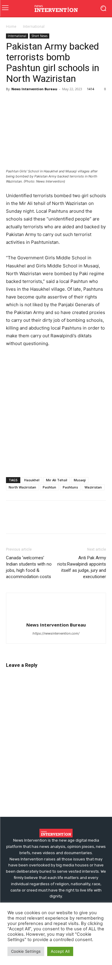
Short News (39, 36)
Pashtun (49, 487)
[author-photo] (56, 615)
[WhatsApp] (53, 102)
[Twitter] (26, 102)
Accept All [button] (60, 951)
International (34, 26)
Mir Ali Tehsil (56, 480)
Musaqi (80, 480)
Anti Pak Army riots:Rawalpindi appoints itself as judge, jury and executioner (81, 567)
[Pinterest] (39, 102)
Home (11, 26)
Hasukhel (31, 480)
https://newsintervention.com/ (56, 633)
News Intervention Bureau (34, 89)
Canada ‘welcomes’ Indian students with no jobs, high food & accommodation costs (29, 567)
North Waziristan (22, 487)
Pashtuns (70, 487)
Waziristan (93, 487)
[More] (81, 102)
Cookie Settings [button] (26, 951)
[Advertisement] (56, 412)
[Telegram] (67, 102)
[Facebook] (12, 102)
